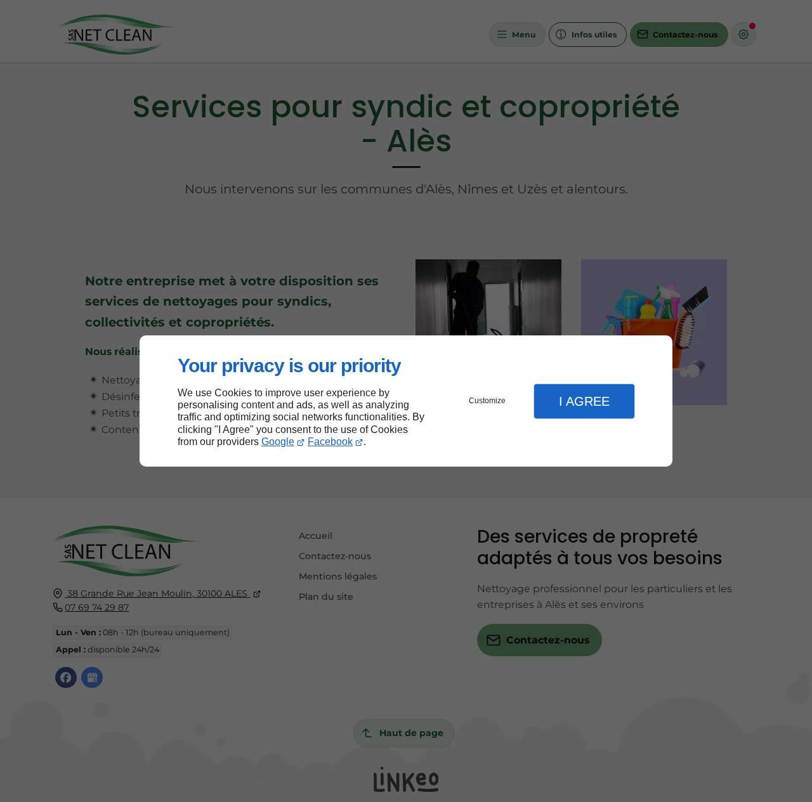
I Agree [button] (584, 401)
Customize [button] (487, 400)
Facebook (330, 441)
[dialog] (406, 401)
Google (277, 441)
